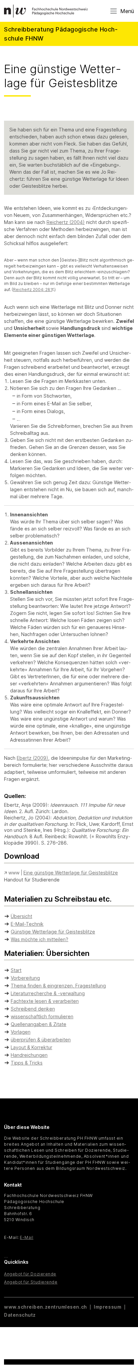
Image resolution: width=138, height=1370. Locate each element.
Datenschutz (20, 1315)
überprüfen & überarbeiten (41, 1039)
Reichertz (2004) (66, 222)
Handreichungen (29, 1055)
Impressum (107, 1307)
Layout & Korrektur (31, 1047)
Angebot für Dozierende (30, 1273)
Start (16, 970)
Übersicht (21, 916)
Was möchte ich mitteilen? (39, 939)
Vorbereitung (25, 978)
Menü (127, 11)
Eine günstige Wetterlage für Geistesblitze (70, 872)
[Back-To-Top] (127, 1348)
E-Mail (26, 1237)
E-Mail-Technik (27, 924)
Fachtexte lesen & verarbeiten (45, 1001)
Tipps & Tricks (27, 1063)
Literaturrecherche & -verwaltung (48, 993)
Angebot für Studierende (30, 1282)
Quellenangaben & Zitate (38, 1024)
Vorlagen (20, 1032)
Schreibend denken (33, 1009)
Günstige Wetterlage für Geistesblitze (53, 931)
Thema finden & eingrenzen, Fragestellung (58, 985)
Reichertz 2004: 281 (32, 289)
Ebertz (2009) (32, 758)
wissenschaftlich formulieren (42, 1016)
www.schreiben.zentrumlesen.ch (46, 1307)
